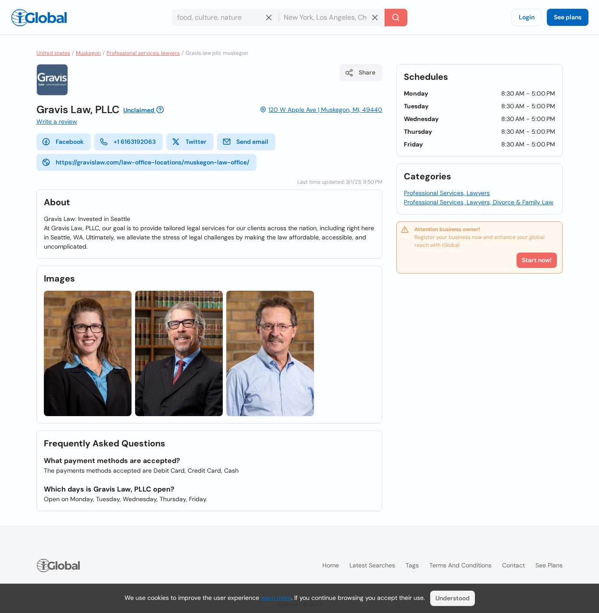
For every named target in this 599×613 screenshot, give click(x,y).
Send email (252, 142)
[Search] (396, 17)
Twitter (196, 142)
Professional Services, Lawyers (447, 193)
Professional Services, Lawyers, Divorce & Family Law (478, 202)
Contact (513, 565)
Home (330, 565)
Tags (412, 565)
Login (527, 17)
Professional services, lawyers (143, 53)
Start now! (537, 260)
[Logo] (39, 17)
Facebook (70, 142)
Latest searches (372, 565)
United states (53, 53)
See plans (567, 17)
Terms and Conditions (460, 565)
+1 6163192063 (135, 142)
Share (367, 72)
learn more (276, 598)
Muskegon (88, 53)
